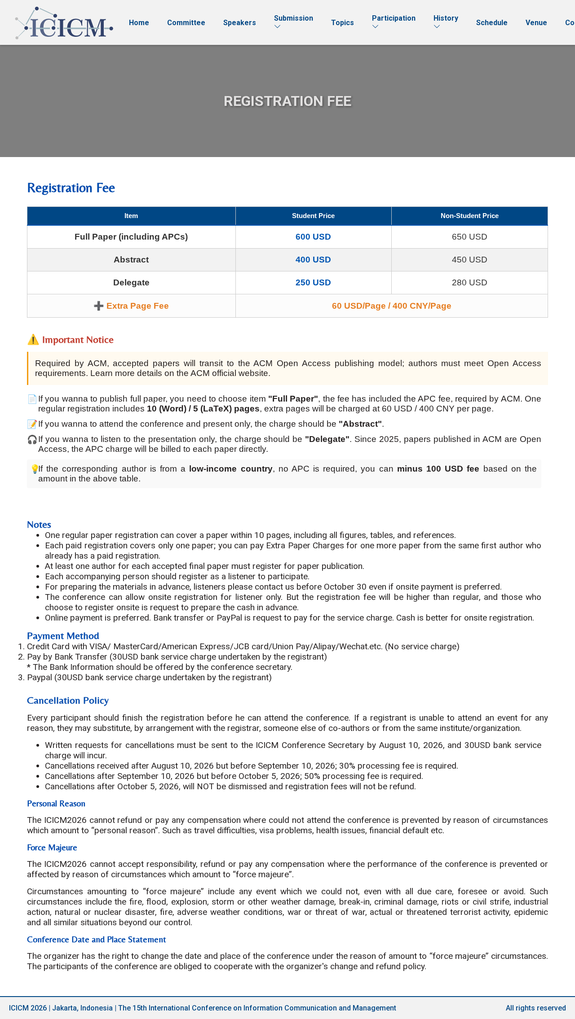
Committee (186, 22)
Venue (536, 22)
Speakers (239, 22)
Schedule (492, 22)
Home (139, 22)
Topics (342, 22)
